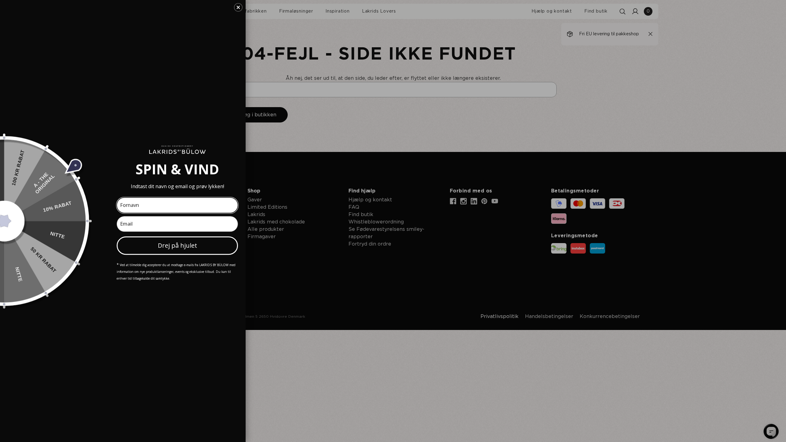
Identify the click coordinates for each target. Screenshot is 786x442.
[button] (238, 7)
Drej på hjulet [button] (177, 245)
